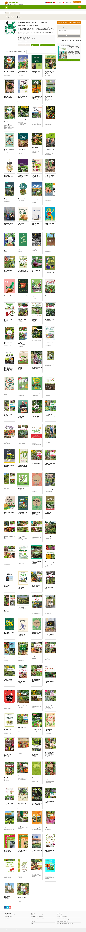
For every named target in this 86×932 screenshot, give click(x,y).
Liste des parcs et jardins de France (62, 921)
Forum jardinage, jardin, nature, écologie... (37, 916)
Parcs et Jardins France (61, 914)
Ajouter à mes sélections (48, 45)
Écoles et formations (33, 7)
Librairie (48, 7)
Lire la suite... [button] (70, 60)
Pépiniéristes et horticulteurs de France (63, 918)
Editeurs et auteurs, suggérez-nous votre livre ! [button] (69, 22)
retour (7, 12)
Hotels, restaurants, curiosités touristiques (37, 918)
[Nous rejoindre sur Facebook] (79, 7)
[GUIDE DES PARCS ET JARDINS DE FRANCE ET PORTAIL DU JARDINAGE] (14, 2)
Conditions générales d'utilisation (10, 914)
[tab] (15, 52)
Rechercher (69, 35)
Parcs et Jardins (12, 7)
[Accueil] (6, 7)
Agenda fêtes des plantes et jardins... (63, 916)
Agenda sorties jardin (22, 7)
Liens (32, 923)
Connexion (69, 2)
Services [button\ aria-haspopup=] (54, 7)
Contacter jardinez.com (8, 916)
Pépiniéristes (42, 7)
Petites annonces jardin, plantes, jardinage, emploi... (39, 914)
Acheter (35, 45)
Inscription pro (78, 2)
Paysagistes (33, 921)
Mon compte (7, 918)
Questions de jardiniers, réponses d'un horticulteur (32, 22)
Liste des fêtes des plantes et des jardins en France (65, 923)
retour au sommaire (15, 12)
